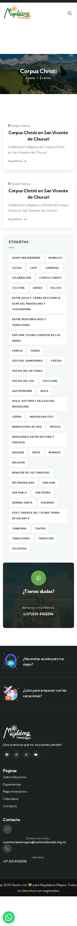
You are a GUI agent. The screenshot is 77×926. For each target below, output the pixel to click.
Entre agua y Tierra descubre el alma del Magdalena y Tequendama (36, 304)
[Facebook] (7, 754)
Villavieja (19, 548)
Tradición (46, 538)
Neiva (36, 452)
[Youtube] (36, 754)
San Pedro (43, 492)
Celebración (21, 277)
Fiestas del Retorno (27, 371)
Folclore (50, 381)
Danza (37, 288)
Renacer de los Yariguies (31, 472)
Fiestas (56, 360)
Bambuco (55, 257)
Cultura (18, 288)
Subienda (47, 502)
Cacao (17, 268)
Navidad (18, 452)
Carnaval (52, 268)
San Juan (49, 482)
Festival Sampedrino (27, 360)
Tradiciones (21, 538)
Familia (17, 350)
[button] (9, 917)
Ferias (35, 350)
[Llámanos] (7, 848)
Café (33, 268)
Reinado (55, 452)
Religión (18, 462)
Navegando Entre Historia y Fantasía (33, 440)
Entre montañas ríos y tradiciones (29, 322)
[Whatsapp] (26, 754)
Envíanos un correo (38, 838)
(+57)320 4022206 (38, 614)
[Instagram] (16, 754)
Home (30, 78)
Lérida (17, 416)
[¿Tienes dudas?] (38, 578)
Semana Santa (22, 502)
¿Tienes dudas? (38, 591)
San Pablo (19, 492)
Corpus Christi (50, 277)
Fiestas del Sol (23, 381)
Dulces (56, 288)
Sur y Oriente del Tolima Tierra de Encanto (36, 515)
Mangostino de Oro (27, 426)
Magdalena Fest (42, 416)
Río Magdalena (23, 482)
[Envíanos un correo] (7, 829)
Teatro (40, 528)
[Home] (17, 12)
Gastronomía (22, 391)
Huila (44, 391)
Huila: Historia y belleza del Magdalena (33, 404)
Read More (15, 161)
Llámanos (38, 857)
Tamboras (19, 528)
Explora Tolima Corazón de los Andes (36, 338)
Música (55, 426)
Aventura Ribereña (26, 257)
